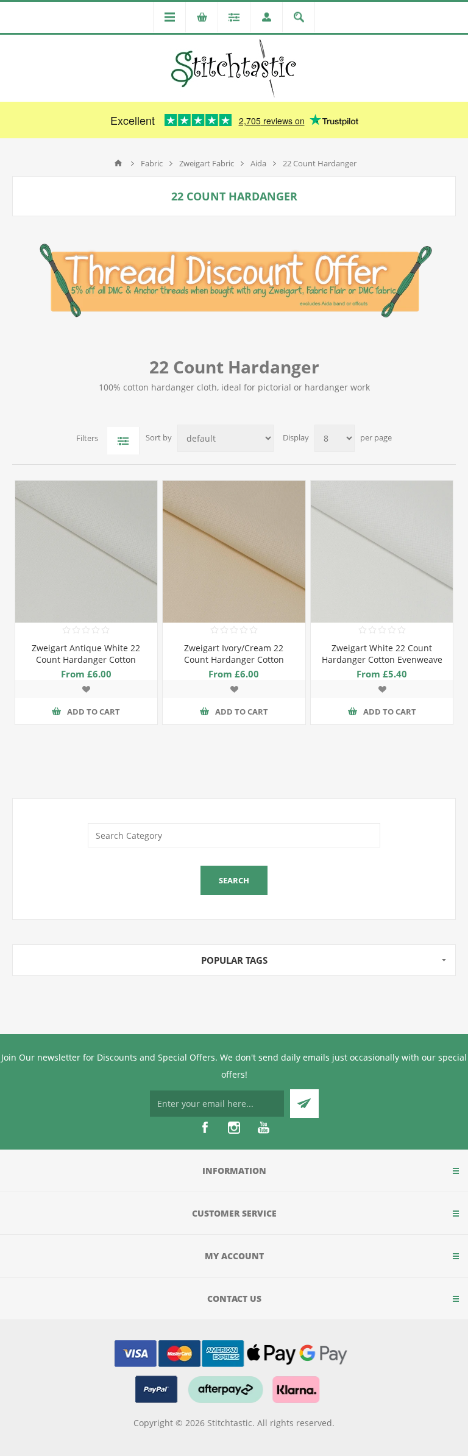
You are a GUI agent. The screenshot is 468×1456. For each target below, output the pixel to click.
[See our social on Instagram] (234, 1127)
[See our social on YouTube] (263, 1127)
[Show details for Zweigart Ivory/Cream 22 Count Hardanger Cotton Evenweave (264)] (234, 552)
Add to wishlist (86, 689)
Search (234, 880)
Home (118, 163)
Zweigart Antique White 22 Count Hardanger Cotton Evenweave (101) (86, 659)
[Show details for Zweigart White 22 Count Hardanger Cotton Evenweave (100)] (382, 552)
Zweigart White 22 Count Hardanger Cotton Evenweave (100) (382, 659)
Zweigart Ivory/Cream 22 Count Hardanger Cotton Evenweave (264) (234, 659)
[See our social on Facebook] (204, 1127)
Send (304, 1103)
